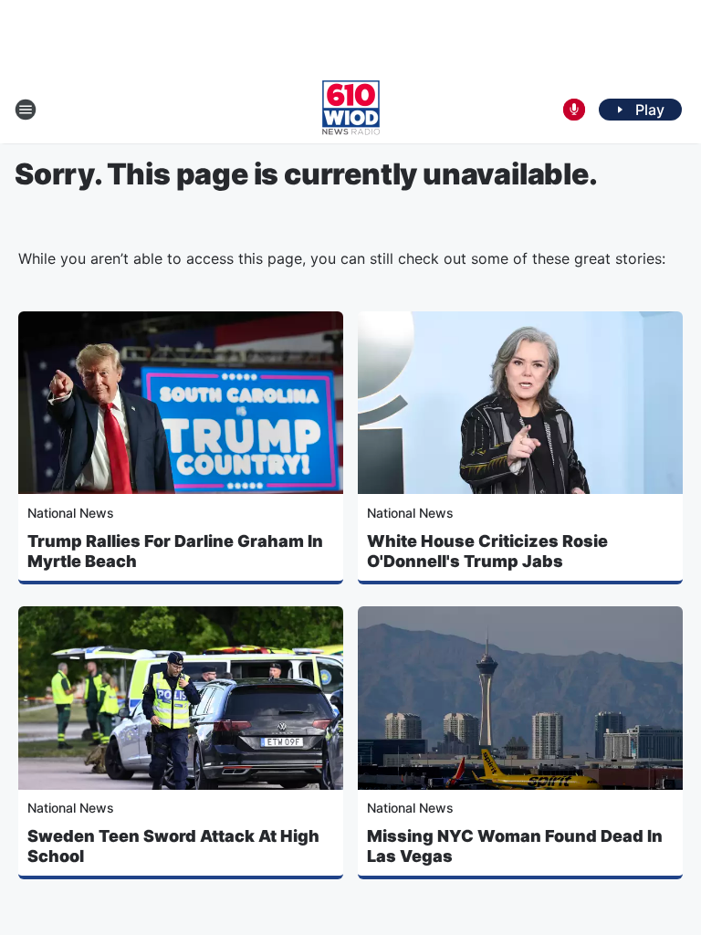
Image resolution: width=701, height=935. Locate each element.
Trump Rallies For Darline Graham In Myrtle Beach (175, 551)
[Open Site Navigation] (26, 110)
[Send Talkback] (574, 110)
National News (70, 512)
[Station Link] (351, 109)
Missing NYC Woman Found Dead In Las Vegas (515, 846)
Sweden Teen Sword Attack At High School (173, 846)
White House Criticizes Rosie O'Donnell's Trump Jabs (487, 551)
